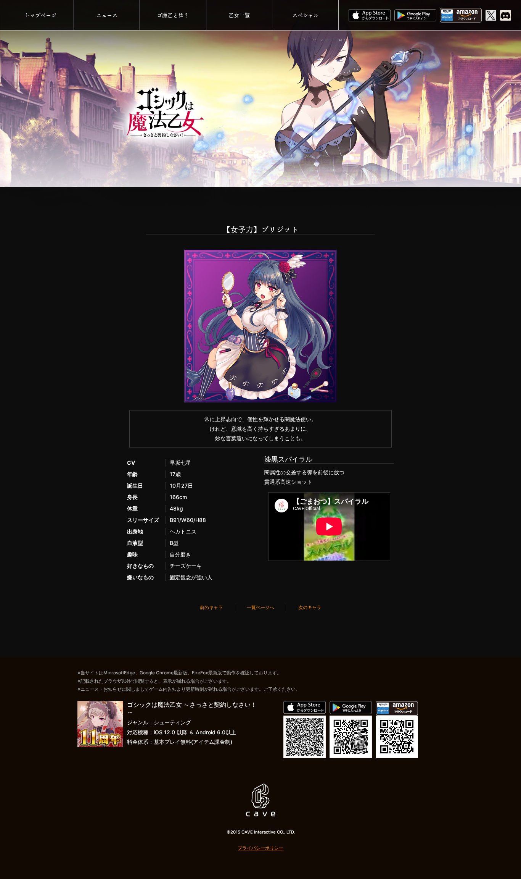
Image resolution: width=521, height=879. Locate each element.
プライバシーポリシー (260, 848)
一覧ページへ (260, 607)
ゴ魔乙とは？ (173, 15)
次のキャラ (309, 607)
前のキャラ (211, 607)
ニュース (106, 15)
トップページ (40, 15)
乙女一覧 (239, 15)
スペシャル (305, 15)
